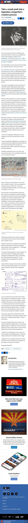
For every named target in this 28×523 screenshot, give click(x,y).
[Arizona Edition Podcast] (14, 422)
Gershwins (11, 123)
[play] (2, 521)
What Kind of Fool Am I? (15, 58)
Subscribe (14, 447)
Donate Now (14, 404)
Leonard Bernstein (16, 121)
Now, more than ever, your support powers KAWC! (14, 400)
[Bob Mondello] (4, 360)
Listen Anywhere (13, 474)
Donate (24, 2)
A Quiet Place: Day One (8, 69)
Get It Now (14, 479)
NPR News (8, 348)
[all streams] (26, 521)
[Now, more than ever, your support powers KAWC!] (14, 386)
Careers (4, 503)
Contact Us (5, 506)
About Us (4, 500)
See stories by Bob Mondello (15, 369)
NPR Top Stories (16, 348)
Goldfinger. (9, 62)
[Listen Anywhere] (14, 462)
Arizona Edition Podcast (14, 438)
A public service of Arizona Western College (11, 509)
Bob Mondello (8, 17)
